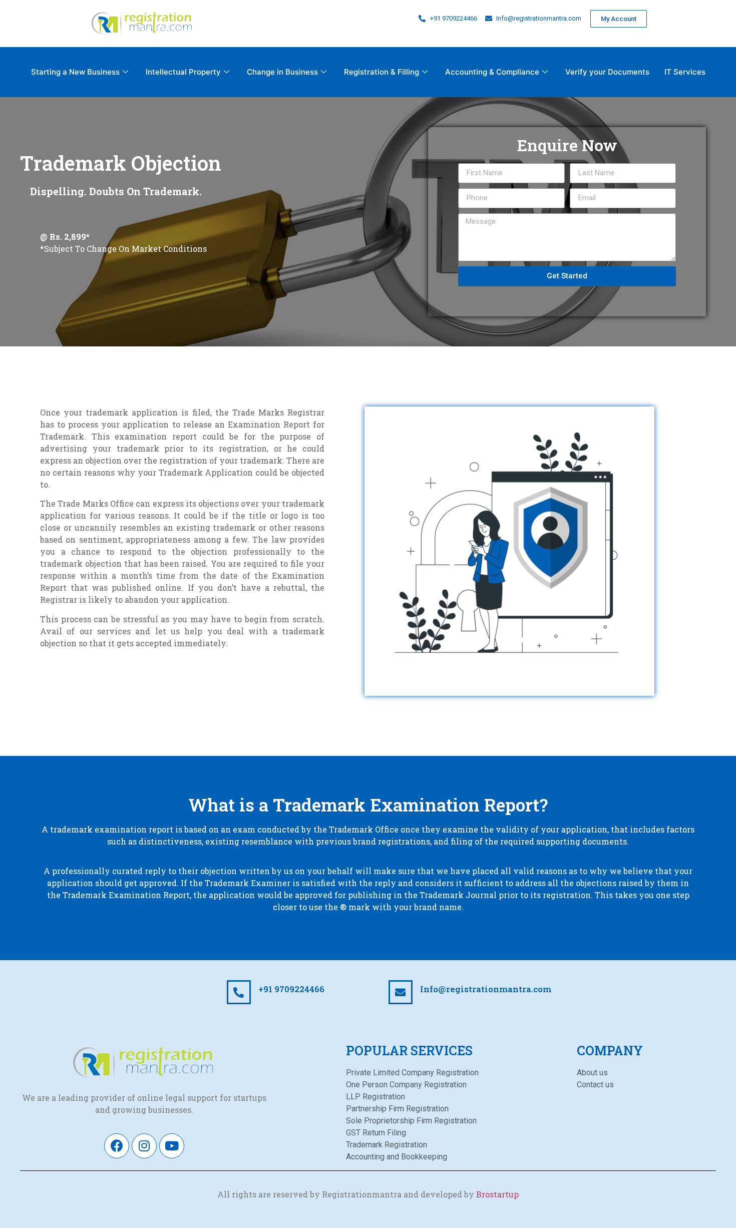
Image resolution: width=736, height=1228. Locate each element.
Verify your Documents (607, 72)
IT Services (684, 72)
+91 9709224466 (291, 989)
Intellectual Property (183, 72)
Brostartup (497, 1194)
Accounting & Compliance (492, 72)
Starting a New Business (75, 72)
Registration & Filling (381, 72)
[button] (618, 19)
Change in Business (282, 72)
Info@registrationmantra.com (485, 989)
